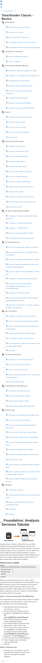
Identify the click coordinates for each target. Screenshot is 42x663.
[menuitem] (1, 5)
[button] (1, 2)
